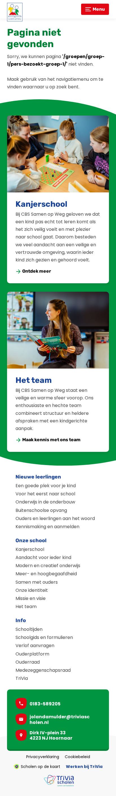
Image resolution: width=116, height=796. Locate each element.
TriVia (21, 678)
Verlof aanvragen (34, 645)
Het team (33, 380)
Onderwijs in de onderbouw (45, 502)
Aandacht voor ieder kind (43, 557)
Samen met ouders (36, 582)
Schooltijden (29, 629)
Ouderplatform (32, 654)
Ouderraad (27, 662)
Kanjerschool (41, 204)
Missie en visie (30, 598)
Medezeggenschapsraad (43, 670)
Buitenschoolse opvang (41, 510)
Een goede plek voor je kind (45, 485)
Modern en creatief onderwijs (47, 565)
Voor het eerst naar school (45, 494)
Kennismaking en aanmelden (47, 526)
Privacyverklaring (42, 757)
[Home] (15, 12)
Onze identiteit (31, 590)
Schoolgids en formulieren (44, 637)
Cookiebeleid (77, 757)
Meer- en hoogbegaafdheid (46, 573)
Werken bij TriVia (84, 766)
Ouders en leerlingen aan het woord (55, 518)
